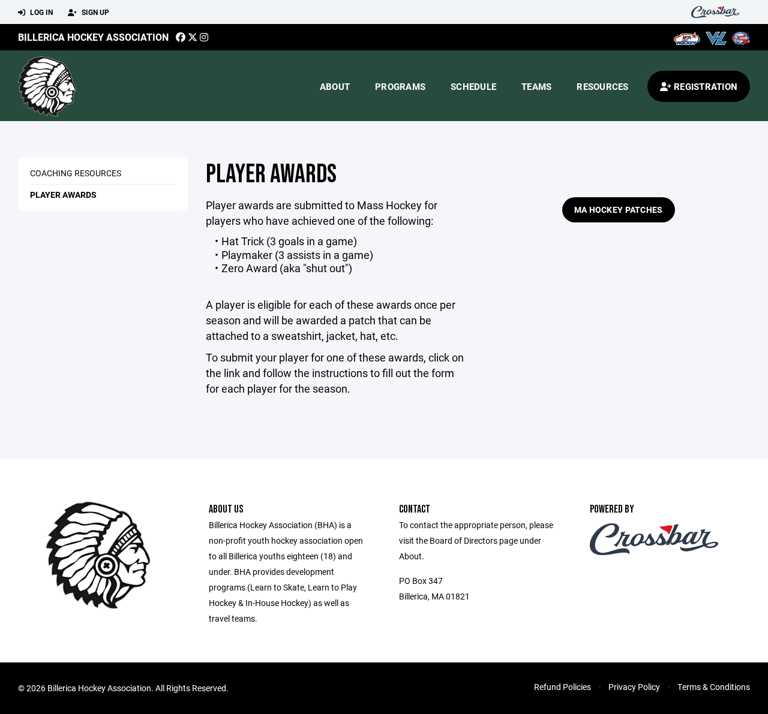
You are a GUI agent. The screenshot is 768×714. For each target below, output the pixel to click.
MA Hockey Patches (618, 209)
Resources (602, 86)
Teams (536, 86)
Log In (40, 12)
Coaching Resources (75, 173)
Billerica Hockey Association (93, 37)
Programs (400, 86)
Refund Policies (562, 686)
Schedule (473, 86)
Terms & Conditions (713, 686)
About (335, 86)
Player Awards (63, 194)
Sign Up (94, 12)
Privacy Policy (634, 686)
